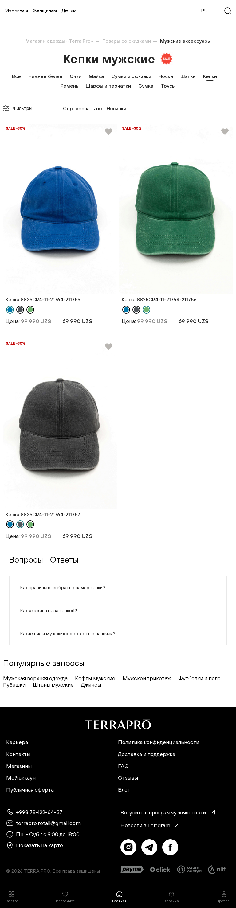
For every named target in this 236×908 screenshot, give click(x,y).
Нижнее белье (45, 76)
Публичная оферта (30, 790)
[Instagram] (128, 847)
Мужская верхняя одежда (35, 678)
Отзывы (128, 778)
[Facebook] (170, 847)
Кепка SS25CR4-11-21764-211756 (159, 299)
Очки (75, 76)
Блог (124, 790)
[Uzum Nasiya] (190, 869)
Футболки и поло (199, 678)
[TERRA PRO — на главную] (118, 724)
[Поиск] (227, 10)
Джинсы (91, 684)
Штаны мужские (53, 684)
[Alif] (217, 869)
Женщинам (45, 10)
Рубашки (14, 684)
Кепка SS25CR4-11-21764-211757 (43, 514)
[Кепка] (60, 209)
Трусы (168, 85)
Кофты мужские (95, 678)
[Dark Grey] (20, 310)
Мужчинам (16, 10)
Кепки (210, 76)
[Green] (30, 310)
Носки (166, 76)
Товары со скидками (126, 41)
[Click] (160, 869)
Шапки (188, 76)
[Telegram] (149, 847)
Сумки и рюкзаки (131, 76)
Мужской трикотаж (147, 678)
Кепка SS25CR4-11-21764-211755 (43, 299)
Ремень (69, 85)
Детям (69, 10)
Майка (96, 76)
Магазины (19, 766)
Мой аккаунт (22, 778)
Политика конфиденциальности (158, 742)
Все (16, 76)
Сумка (145, 85)
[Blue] (10, 310)
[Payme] (132, 869)
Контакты (18, 754)
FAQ (123, 766)
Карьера (17, 742)
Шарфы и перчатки (108, 85)
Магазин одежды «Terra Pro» (59, 41)
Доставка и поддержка (146, 754)
